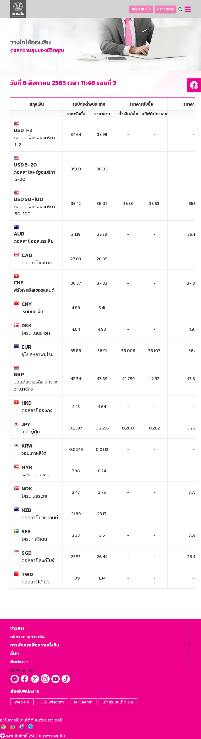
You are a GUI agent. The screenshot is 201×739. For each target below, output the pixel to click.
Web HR (22, 702)
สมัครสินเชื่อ (141, 9)
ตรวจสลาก (165, 9)
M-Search (83, 702)
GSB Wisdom (52, 702)
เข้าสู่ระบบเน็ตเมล (118, 702)
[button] (194, 85)
